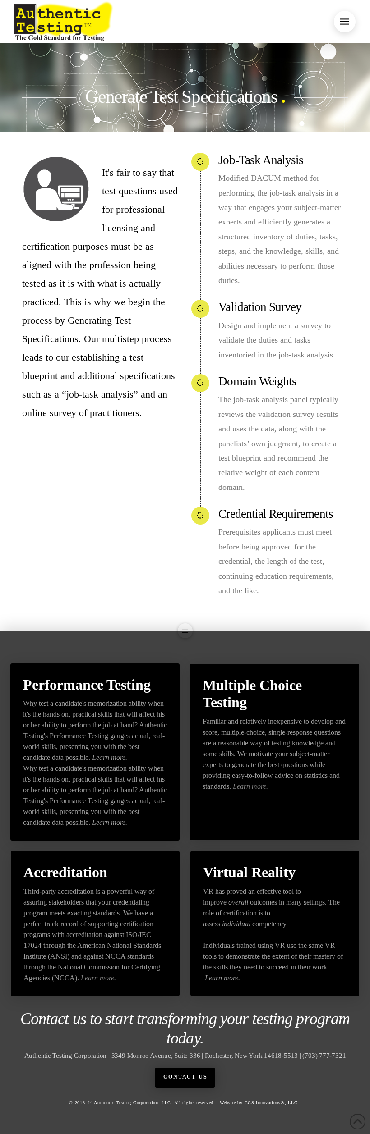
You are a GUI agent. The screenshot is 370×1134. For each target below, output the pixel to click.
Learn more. (109, 757)
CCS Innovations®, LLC (271, 1102)
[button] (345, 21)
